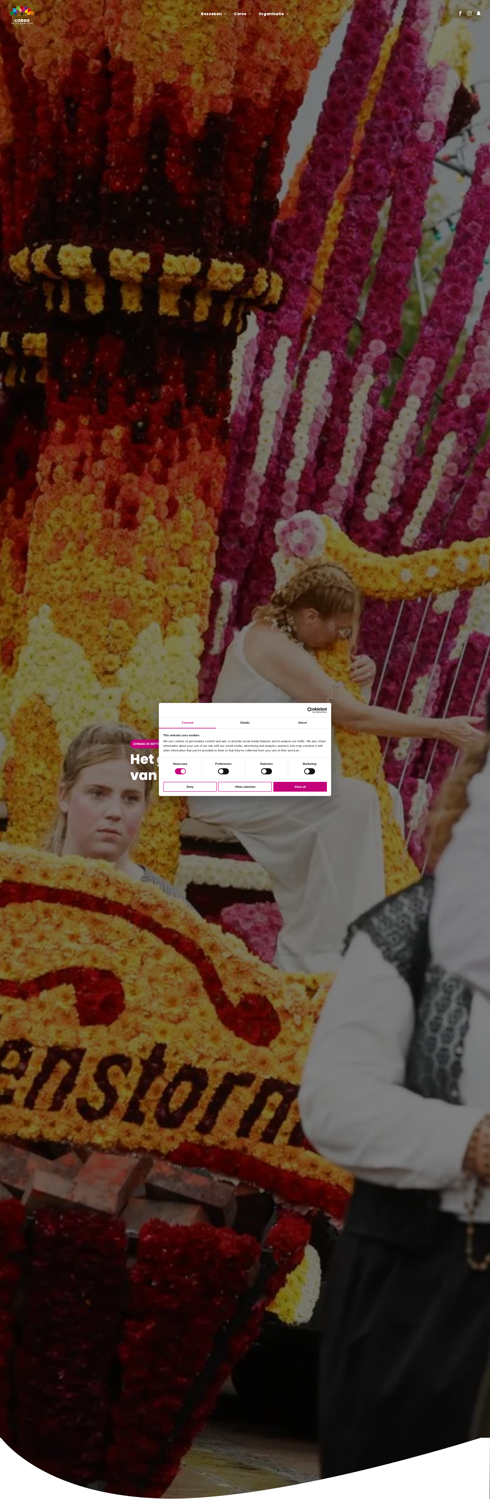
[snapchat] (478, 14)
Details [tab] (245, 722)
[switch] (223, 771)
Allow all (300, 786)
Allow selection (245, 786)
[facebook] (460, 14)
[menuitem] (213, 14)
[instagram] (469, 14)
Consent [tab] (187, 722)
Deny (190, 786)
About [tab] (302, 722)
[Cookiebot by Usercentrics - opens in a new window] (310, 710)
